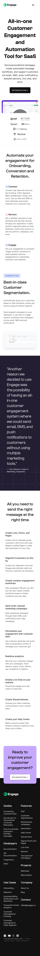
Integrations (9, 860)
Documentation (10, 849)
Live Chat (25, 847)
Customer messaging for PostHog (10, 914)
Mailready (25, 871)
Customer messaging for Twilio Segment (10, 922)
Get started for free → (20, 777)
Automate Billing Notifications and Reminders (11, 898)
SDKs (6, 864)
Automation (26, 828)
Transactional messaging (26, 857)
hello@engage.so (28, 905)
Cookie (27, 938)
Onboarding (9, 888)
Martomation (26, 875)
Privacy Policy (9, 941)
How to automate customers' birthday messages (11, 832)
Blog (23, 892)
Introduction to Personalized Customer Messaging (10, 821)
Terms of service (22, 941)
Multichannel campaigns (26, 823)
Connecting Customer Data (10, 812)
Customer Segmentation (27, 816)
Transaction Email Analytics (11, 906)
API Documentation (10, 854)
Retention (8, 892)
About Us (25, 888)
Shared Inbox (26, 837)
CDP (23, 811)
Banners (24, 851)
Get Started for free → (20, 90)
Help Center (26, 832)
